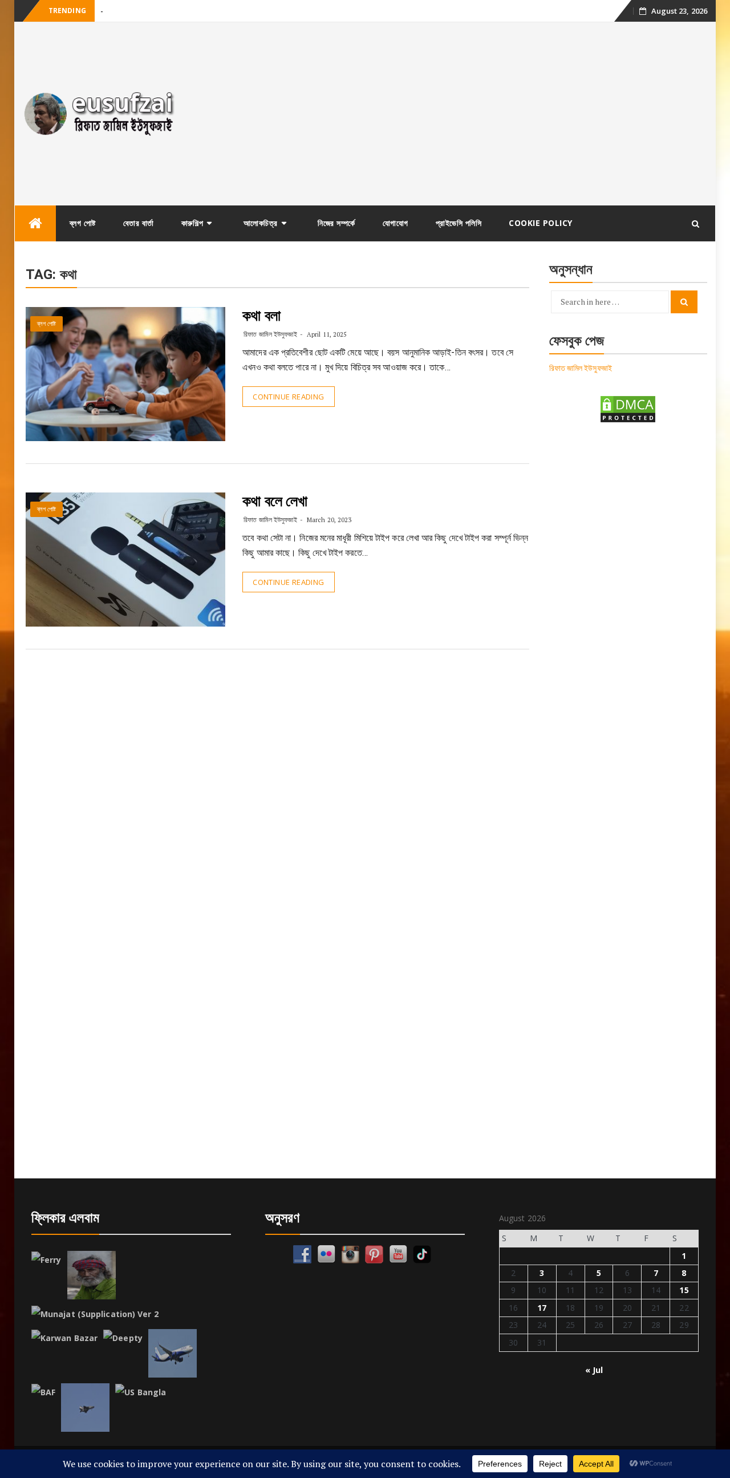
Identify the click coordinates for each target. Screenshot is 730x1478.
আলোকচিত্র (261, 222)
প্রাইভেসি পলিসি (459, 222)
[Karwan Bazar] (64, 1338)
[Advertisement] (452, 113)
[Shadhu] (91, 1275)
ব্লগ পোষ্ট (83, 222)
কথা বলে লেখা (274, 501)
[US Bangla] (140, 1392)
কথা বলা (261, 315)
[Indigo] (172, 1353)
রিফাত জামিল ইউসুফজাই (270, 334)
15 (683, 1290)
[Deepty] (123, 1338)
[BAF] (43, 1392)
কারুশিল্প (192, 222)
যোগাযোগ (395, 222)
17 (541, 1307)
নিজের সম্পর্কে (336, 222)
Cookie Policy (541, 222)
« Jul (594, 1369)
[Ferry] (46, 1260)
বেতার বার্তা (138, 222)
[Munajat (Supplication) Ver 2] (95, 1314)
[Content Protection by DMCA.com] (627, 408)
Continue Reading (288, 396)
